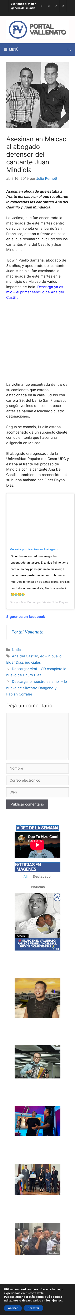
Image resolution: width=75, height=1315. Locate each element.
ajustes (56, 1300)
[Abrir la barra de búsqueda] (69, 49)
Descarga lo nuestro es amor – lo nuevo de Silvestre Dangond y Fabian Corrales (36, 687)
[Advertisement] (37, 343)
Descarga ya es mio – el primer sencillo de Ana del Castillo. (35, 292)
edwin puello (50, 656)
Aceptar (13, 1308)
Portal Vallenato (27, 632)
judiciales (33, 662)
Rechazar (33, 1308)
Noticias (18, 650)
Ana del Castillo (25, 656)
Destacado (42, 876)
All (26, 876)
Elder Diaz (14, 662)
